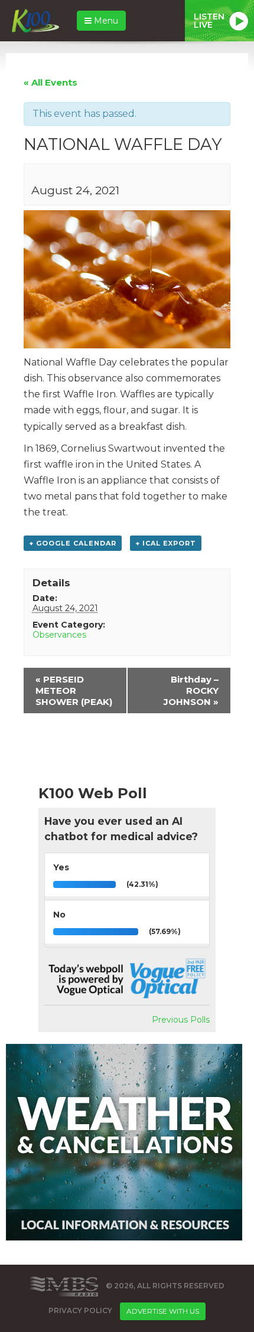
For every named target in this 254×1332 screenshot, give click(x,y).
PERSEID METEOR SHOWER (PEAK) (73, 690)
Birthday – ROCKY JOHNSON (191, 690)
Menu (105, 20)
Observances (59, 634)
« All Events (50, 82)
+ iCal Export (165, 543)
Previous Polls (181, 1019)
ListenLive (209, 20)
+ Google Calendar (72, 543)
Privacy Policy (80, 1310)
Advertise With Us (162, 1311)
